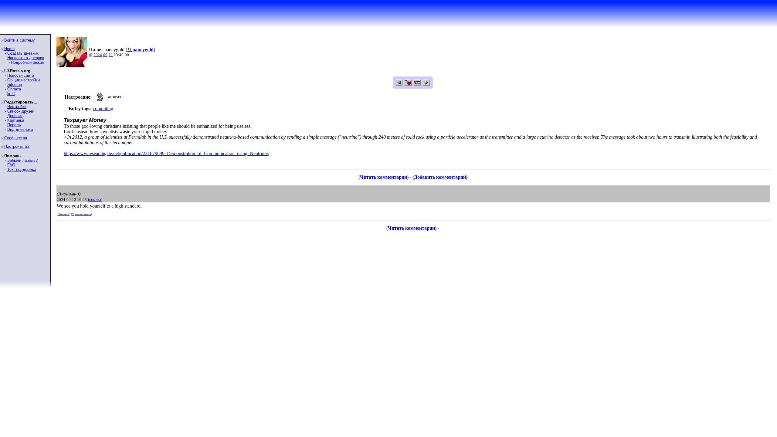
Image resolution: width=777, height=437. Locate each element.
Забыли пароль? (22, 160)
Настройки (16, 106)
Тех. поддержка (21, 169)
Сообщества (15, 138)
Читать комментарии (383, 177)
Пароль (14, 125)
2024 (97, 55)
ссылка (95, 199)
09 (105, 55)
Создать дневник (23, 53)
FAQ (11, 165)
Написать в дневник (25, 58)
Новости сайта (20, 75)
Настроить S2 (16, 146)
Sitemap (14, 84)
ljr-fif (11, 93)
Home (9, 48)
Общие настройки (23, 80)
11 (111, 55)
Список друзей (20, 111)
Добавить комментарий (440, 177)
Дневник (14, 115)
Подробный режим (28, 62)
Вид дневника (20, 129)
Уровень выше (81, 214)
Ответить (63, 214)
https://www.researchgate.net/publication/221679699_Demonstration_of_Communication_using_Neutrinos (166, 153)
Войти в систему (19, 40)
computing (103, 108)
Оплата (14, 89)
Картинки (15, 120)
